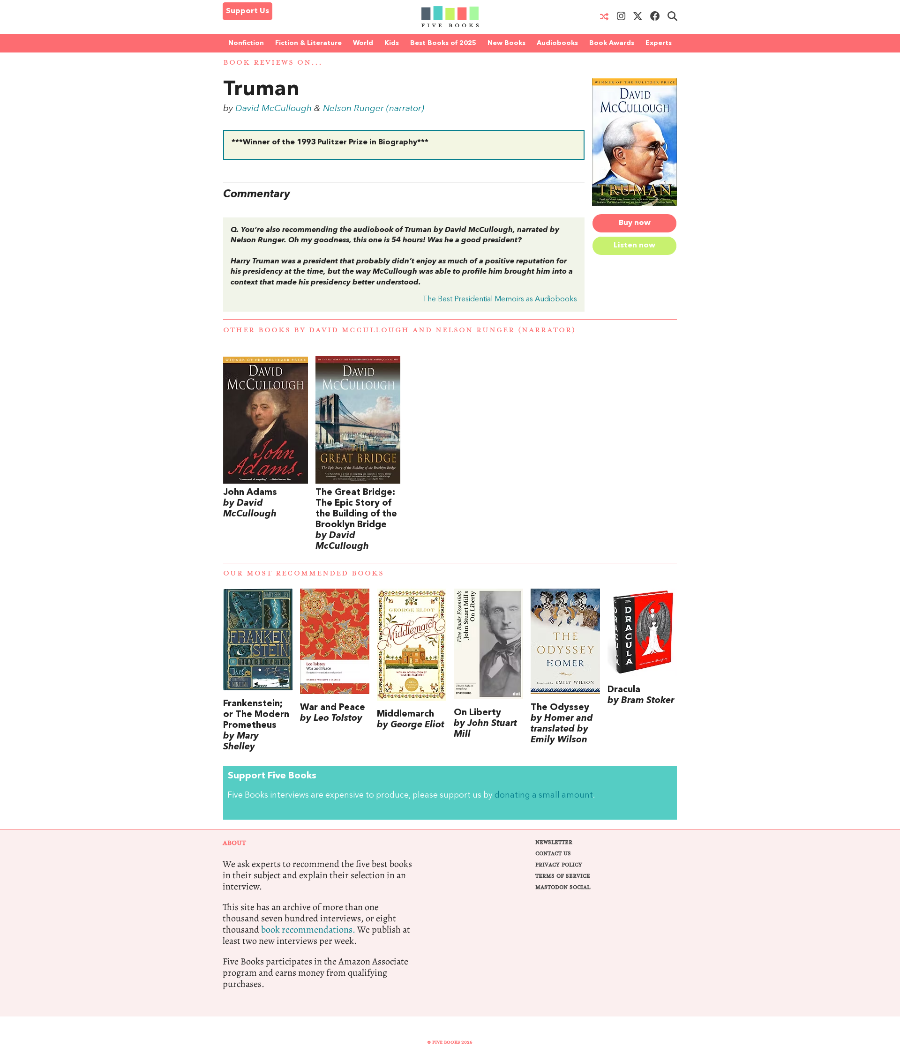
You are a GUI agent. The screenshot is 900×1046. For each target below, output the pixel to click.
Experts (658, 43)
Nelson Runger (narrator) (373, 108)
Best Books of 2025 (443, 43)
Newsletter (553, 842)
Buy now (635, 223)
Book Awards (611, 43)
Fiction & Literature (308, 43)
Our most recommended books (303, 573)
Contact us (553, 853)
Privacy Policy (558, 864)
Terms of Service (562, 876)
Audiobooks (557, 43)
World (363, 43)
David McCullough (273, 108)
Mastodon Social (562, 887)
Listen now (634, 245)
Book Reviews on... (272, 62)
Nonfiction (246, 43)
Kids (391, 43)
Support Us (247, 11)
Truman (261, 90)
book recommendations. (308, 929)
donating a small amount (544, 795)
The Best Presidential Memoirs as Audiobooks (499, 299)
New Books (506, 43)
